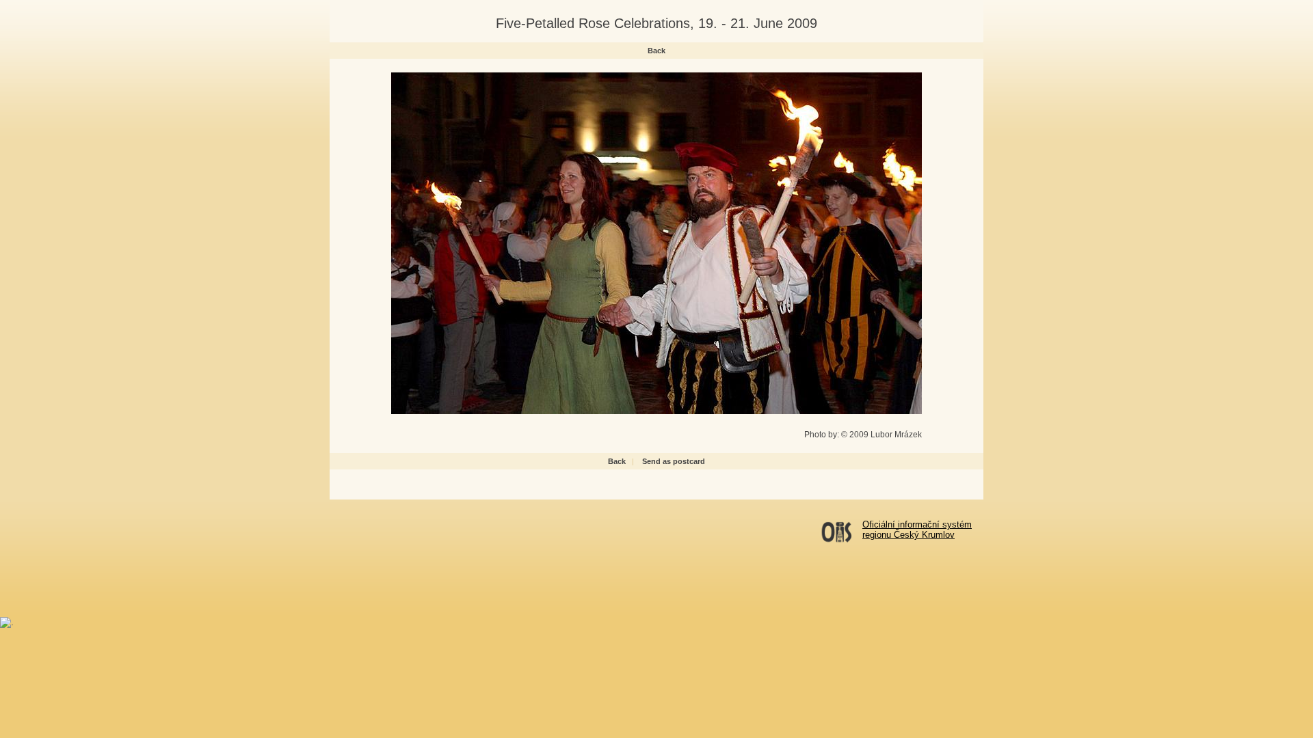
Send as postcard (673, 461)
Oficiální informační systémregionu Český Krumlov (917, 529)
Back (656, 50)
